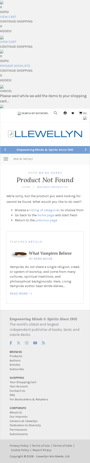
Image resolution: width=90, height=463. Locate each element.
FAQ (12, 395)
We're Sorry (50, 173)
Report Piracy (41, 450)
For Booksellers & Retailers (29, 399)
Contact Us (17, 391)
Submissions (19, 434)
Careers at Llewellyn (24, 421)
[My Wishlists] (73, 113)
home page (45, 215)
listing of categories (44, 210)
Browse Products (52, 187)
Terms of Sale (62, 445)
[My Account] (65, 113)
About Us (16, 412)
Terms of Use (41, 445)
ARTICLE (35, 242)
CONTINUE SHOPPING (16, 21)
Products (16, 356)
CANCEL (6, 91)
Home (26, 187)
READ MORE (19, 293)
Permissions (18, 429)
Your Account (19, 386)
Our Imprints (19, 416)
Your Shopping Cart (23, 382)
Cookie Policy (20, 450)
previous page (46, 220)
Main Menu (23, 159)
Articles (15, 365)
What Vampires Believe (50, 253)
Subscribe (17, 369)
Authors (15, 360)
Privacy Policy (19, 445)
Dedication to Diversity (25, 425)
